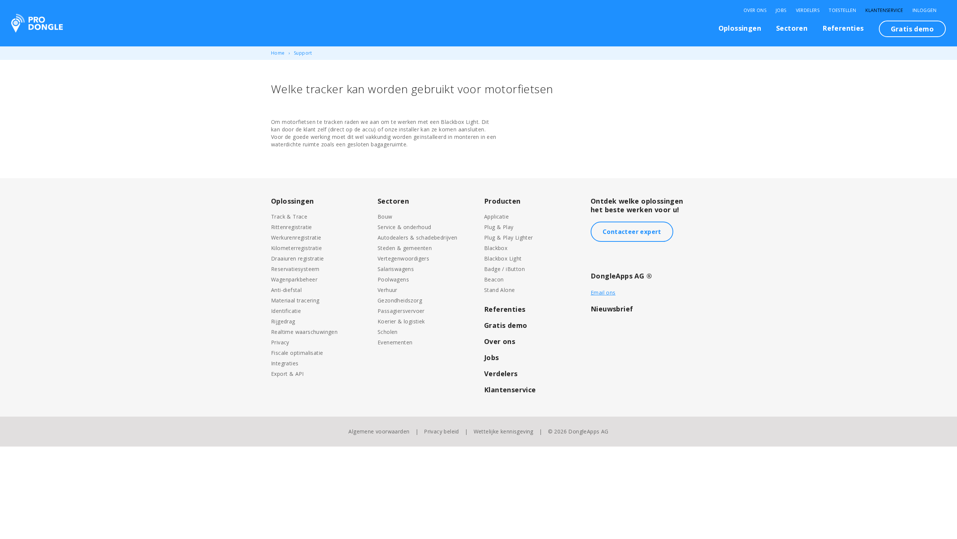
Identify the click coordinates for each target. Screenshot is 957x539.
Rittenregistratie (291, 227)
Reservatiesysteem (295, 268)
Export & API (287, 373)
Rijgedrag (283, 321)
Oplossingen (739, 28)
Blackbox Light (503, 258)
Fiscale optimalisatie (297, 352)
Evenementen (395, 342)
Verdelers (808, 10)
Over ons (499, 341)
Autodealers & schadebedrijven (418, 237)
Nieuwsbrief (612, 308)
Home (278, 53)
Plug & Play (498, 227)
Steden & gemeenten (405, 248)
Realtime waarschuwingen (304, 331)
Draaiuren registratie (297, 258)
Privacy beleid (441, 431)
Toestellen (842, 10)
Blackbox (495, 248)
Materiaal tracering (295, 300)
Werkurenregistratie (296, 237)
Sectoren (791, 28)
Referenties (843, 28)
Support (303, 53)
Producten (502, 201)
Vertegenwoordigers (403, 258)
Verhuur (387, 289)
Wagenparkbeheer (294, 279)
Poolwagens (393, 279)
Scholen (388, 331)
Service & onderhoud (404, 227)
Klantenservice (884, 10)
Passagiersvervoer (401, 310)
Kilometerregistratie (296, 248)
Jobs (781, 10)
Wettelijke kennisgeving (503, 431)
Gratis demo (912, 28)
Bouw (385, 216)
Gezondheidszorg (400, 300)
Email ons (603, 292)
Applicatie (496, 216)
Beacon (494, 279)
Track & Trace (289, 216)
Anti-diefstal (286, 289)
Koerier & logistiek (401, 321)
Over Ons (755, 10)
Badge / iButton (504, 268)
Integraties (284, 363)
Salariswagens (396, 268)
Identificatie (286, 310)
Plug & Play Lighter (508, 237)
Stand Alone (499, 289)
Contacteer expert (632, 232)
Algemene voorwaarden (378, 431)
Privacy (280, 342)
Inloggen (924, 10)
